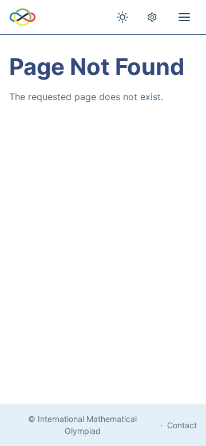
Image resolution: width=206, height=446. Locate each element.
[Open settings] (152, 17)
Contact (182, 425)
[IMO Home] (22, 17)
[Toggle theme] (122, 17)
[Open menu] (184, 17)
